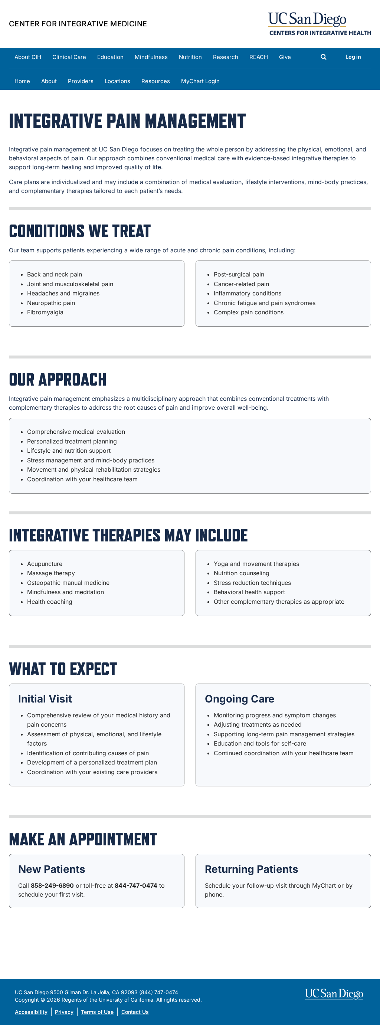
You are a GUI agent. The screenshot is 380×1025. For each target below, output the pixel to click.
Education (110, 56)
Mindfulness (151, 56)
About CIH (27, 56)
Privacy (64, 1012)
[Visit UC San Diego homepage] (335, 994)
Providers (81, 81)
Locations (117, 81)
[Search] (324, 57)
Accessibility (31, 1012)
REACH (258, 56)
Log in (353, 56)
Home (22, 81)
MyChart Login (200, 81)
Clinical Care (69, 56)
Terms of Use (97, 1012)
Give (285, 56)
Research (225, 56)
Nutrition (190, 56)
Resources (155, 81)
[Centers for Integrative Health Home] (319, 23)
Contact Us (135, 1012)
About (49, 81)
